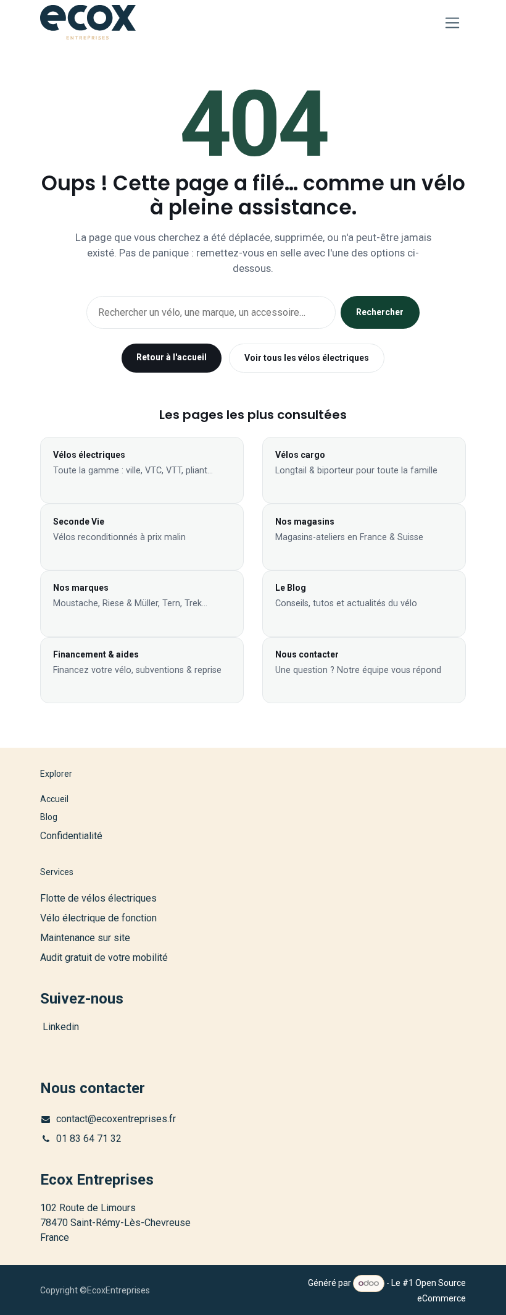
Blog (48, 817)
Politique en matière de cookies (101, 1295)
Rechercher (380, 312)
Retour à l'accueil (171, 357)
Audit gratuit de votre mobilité (104, 957)
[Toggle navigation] (453, 22)
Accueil (54, 799)
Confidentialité (71, 836)
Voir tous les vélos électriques (306, 358)
